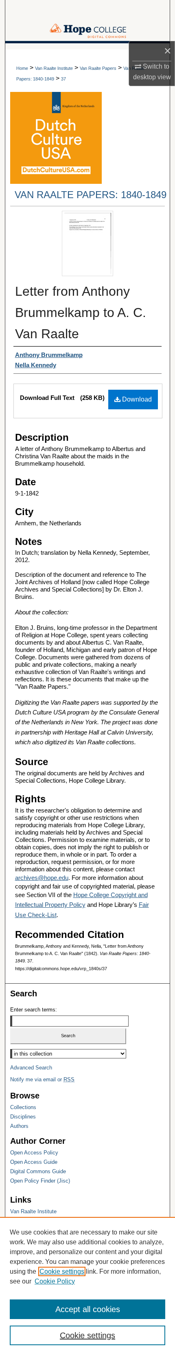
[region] (87, 1286)
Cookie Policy (55, 1281)
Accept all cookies (87, 1309)
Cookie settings (61, 1271)
